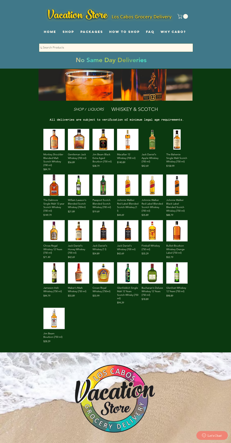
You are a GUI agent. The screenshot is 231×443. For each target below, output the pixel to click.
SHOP (79, 109)
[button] (183, 16)
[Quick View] (54, 139)
